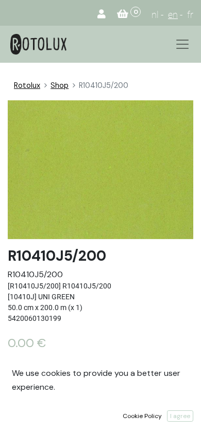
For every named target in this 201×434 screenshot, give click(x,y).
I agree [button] (180, 416)
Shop (60, 85)
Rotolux (27, 85)
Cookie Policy (142, 416)
